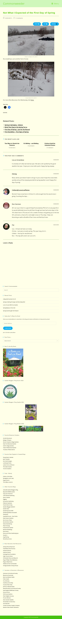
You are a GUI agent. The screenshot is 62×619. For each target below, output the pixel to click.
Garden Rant (6, 508)
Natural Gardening (7, 524)
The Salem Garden (7, 466)
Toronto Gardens (7, 468)
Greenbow (5, 514)
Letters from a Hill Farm (8, 465)
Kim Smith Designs (7, 461)
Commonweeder (14, 3)
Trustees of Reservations (9, 449)
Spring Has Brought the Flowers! (10, 310)
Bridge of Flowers (7, 440)
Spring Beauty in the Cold (9, 308)
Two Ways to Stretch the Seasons (12, 144)
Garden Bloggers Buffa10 (9, 507)
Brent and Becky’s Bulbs (8, 577)
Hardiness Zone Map (8, 583)
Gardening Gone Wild (8, 510)
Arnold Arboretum (7, 438)
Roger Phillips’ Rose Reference (10, 560)
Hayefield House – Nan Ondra (10, 516)
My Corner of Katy (7, 520)
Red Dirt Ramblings (7, 529)
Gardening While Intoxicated (10, 512)
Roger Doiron (6, 480)
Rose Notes (6, 531)
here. (32, 100)
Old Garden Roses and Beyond (10, 558)
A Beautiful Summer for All (9, 299)
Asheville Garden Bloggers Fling (10, 490)
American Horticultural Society (10, 573)
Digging (5, 499)
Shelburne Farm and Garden (10, 563)
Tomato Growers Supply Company (11, 605)
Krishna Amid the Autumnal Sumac (50, 144)
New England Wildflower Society (10, 590)
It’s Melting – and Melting (31, 143)
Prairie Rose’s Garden (8, 527)
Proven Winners (7, 598)
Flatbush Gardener (7, 503)
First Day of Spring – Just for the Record (17, 129)
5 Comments (19, 18)
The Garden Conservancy (9, 601)
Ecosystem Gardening (8, 501)
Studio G (5, 535)
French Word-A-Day (7, 505)
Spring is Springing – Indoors (14, 125)
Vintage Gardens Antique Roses (10, 565)
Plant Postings (6, 525)
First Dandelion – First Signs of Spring (17, 132)
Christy (14, 174)
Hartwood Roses (7, 550)
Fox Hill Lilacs (6, 581)
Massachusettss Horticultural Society (12, 588)
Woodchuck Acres (7, 539)
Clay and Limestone (8, 493)
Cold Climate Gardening (8, 495)
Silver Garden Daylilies (8, 600)
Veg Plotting (6, 537)
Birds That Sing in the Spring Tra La (16, 127)
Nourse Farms (6, 592)
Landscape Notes (7, 463)
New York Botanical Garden (9, 444)
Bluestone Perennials (8, 575)
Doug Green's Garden (8, 457)
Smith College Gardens (8, 446)
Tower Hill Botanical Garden (9, 447)
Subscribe (8, 328)
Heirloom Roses (7, 552)
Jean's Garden (6, 459)
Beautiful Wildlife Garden (9, 492)
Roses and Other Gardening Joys (10, 533)
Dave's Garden (6, 497)
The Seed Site (6, 603)
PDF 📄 (45, 24)
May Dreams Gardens (8, 518)
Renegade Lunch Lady (8, 478)
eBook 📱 (54, 24)
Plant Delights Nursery (8, 596)
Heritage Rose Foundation (9, 554)
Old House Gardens (7, 594)
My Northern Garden (8, 522)
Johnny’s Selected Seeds (8, 586)
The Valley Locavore (8, 482)
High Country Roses (8, 556)
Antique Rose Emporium (9, 546)
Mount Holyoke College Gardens (11, 442)
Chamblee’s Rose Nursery (9, 548)
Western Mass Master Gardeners (11, 607)
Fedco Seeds (6, 579)
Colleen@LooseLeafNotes (21, 190)
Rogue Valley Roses (7, 562)
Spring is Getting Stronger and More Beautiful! (14, 302)
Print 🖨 (37, 24)
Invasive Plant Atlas (7, 584)
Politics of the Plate (7, 476)
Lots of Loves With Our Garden (10, 305)
